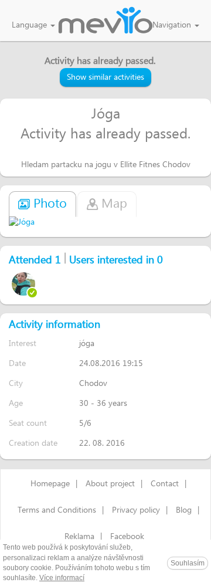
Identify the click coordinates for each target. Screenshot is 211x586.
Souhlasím (188, 563)
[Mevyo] (105, 21)
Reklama (79, 536)
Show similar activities (105, 77)
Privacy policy (136, 510)
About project (110, 483)
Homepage (50, 483)
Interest (22, 343)
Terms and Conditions (57, 510)
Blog (184, 510)
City (16, 383)
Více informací (61, 578)
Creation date (33, 443)
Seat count (28, 423)
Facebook (127, 536)
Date (17, 363)
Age (16, 403)
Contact (165, 483)
